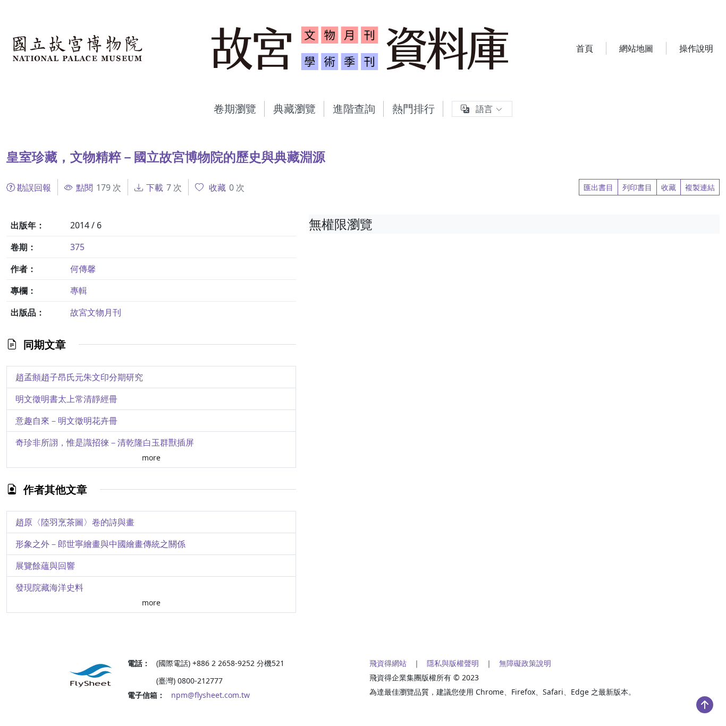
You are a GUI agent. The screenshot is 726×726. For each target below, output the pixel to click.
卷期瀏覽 (235, 108)
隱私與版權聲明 (453, 663)
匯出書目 (598, 187)
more (151, 457)
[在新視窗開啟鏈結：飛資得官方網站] (60, 675)
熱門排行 (413, 108)
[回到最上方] (704, 704)
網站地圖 (636, 48)
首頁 (584, 48)
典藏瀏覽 (294, 108)
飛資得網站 (388, 663)
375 (77, 247)
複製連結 (700, 187)
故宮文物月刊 (95, 312)
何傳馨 (83, 269)
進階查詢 (354, 108)
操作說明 (696, 48)
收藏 (668, 187)
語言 (484, 109)
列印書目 (637, 187)
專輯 (78, 290)
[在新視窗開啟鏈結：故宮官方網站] (78, 48)
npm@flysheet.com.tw (210, 695)
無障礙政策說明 (525, 663)
